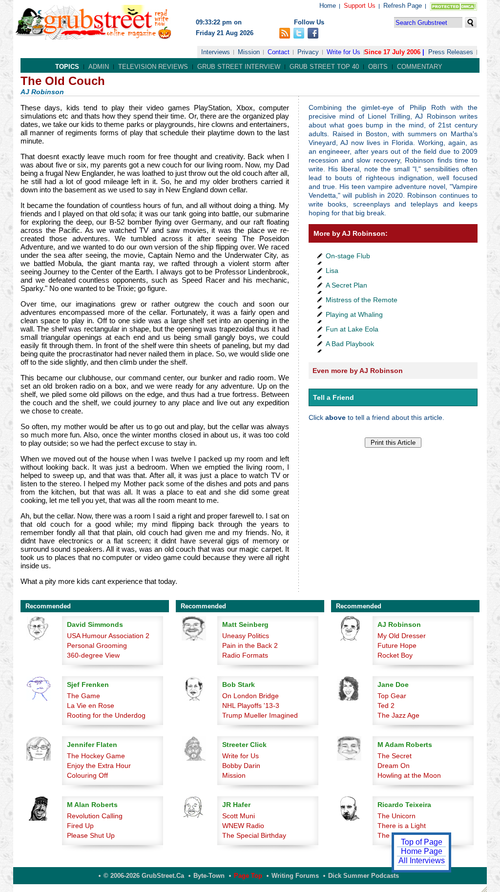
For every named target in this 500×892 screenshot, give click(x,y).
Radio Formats (245, 655)
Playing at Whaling (354, 314)
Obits (378, 66)
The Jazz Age (398, 715)
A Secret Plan (346, 285)
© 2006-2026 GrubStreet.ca (144, 875)
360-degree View (93, 655)
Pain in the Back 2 (250, 645)
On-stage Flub (348, 256)
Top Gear (391, 696)
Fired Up (80, 826)
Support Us (359, 5)
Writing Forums (295, 875)
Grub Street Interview (238, 66)
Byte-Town (209, 875)
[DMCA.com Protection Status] (451, 8)
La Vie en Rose (90, 705)
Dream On (393, 765)
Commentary (419, 66)
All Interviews (421, 860)
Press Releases (450, 52)
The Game (83, 696)
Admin (98, 66)
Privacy (308, 52)
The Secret (394, 756)
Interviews (215, 52)
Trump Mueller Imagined (260, 715)
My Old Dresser (401, 636)
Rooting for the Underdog (106, 715)
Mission (249, 52)
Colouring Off (87, 775)
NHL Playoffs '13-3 (250, 705)
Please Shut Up (91, 835)
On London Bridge (250, 696)
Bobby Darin (241, 765)
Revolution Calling (95, 816)
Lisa (332, 270)
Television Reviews (153, 66)
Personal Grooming (97, 645)
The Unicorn (396, 816)
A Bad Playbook (350, 344)
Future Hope (397, 645)
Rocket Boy (395, 655)
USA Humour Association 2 (108, 636)
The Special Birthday (254, 835)
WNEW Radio (243, 826)
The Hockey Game (96, 756)
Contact (279, 52)
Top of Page (421, 842)
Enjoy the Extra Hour (99, 765)
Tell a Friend (333, 397)
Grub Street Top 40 (324, 66)
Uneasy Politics (245, 636)
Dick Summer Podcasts (363, 875)
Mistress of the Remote (361, 300)
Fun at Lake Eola (352, 329)
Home (327, 5)
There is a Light (401, 826)
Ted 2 (386, 705)
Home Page (421, 851)
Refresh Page (402, 5)
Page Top (248, 875)
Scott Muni (238, 816)
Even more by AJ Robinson (357, 370)
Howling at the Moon (409, 775)
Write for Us (343, 52)
